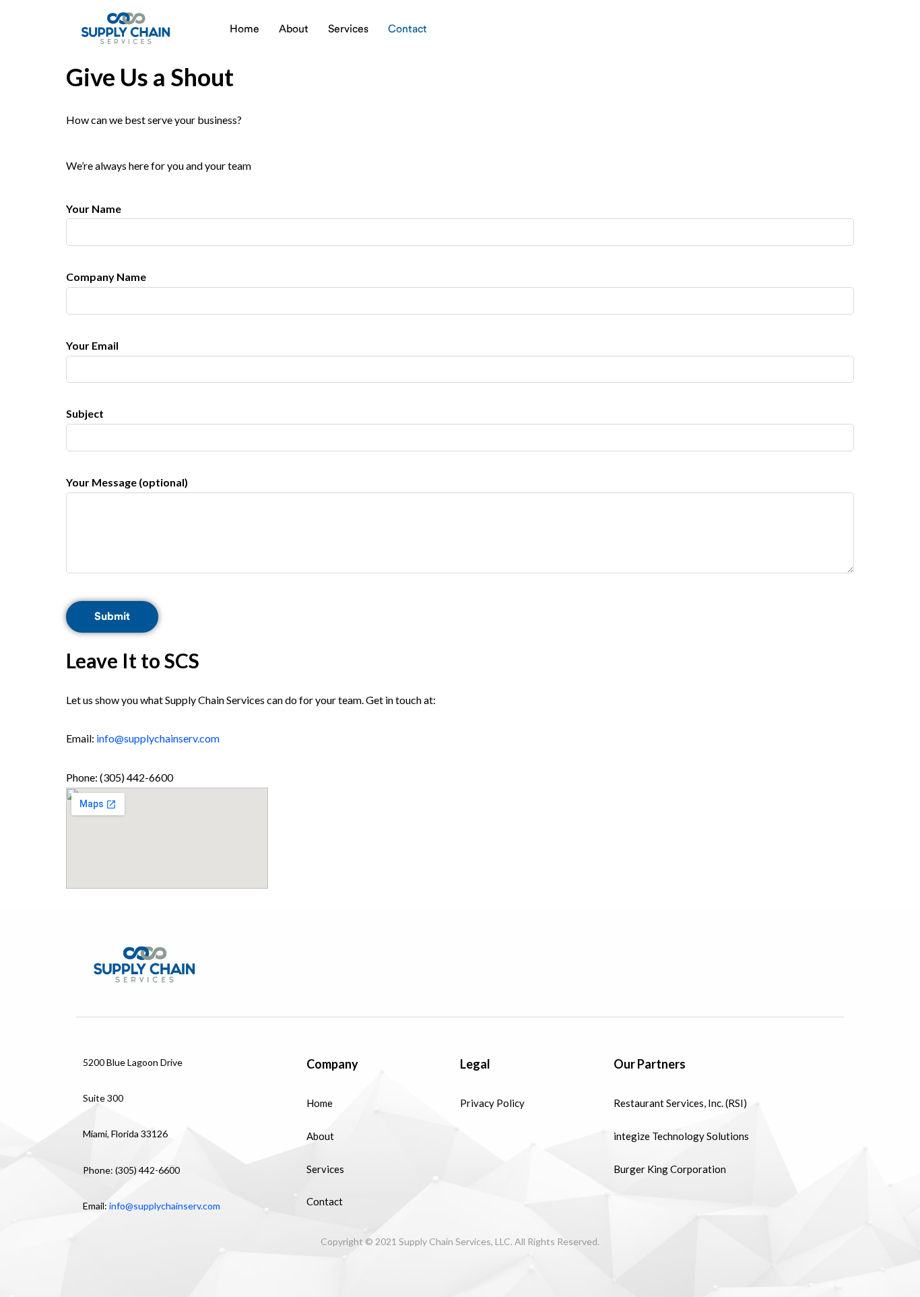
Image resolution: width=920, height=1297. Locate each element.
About (293, 29)
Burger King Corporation (670, 1169)
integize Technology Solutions (681, 1136)
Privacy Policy (492, 1103)
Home (244, 29)
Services (348, 29)
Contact (407, 29)
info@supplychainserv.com (157, 738)
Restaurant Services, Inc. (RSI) (680, 1103)
